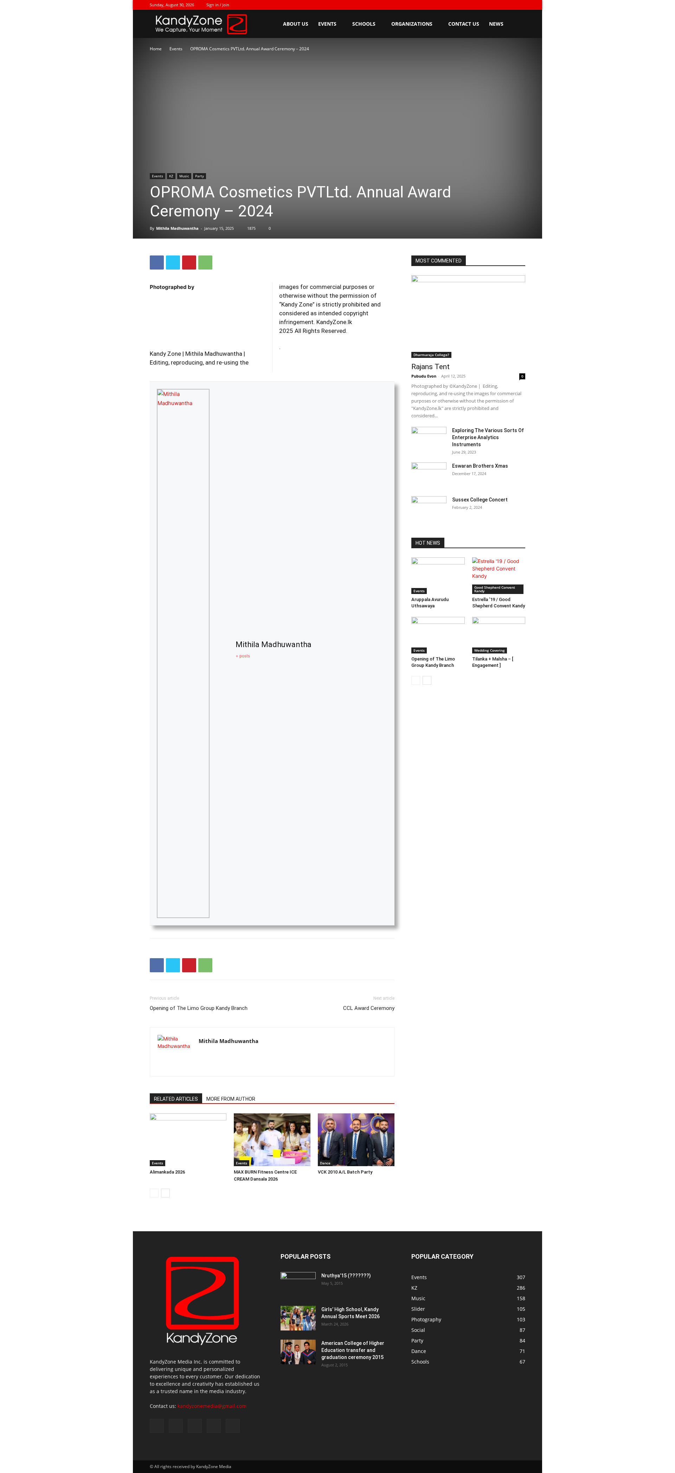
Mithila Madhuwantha (177, 228)
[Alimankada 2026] (188, 1139)
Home (156, 49)
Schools (363, 23)
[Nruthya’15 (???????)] (298, 1284)
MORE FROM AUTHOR (230, 1099)
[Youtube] (520, 5)
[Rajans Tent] (468, 316)
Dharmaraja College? (431, 354)
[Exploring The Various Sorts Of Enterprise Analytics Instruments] (428, 439)
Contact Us (463, 23)
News (496, 23)
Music (184, 175)
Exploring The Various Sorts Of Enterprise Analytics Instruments (488, 437)
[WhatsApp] (205, 262)
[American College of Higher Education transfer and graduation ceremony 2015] (298, 1352)
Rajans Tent (430, 366)
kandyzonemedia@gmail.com (212, 1406)
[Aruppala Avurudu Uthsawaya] (438, 575)
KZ (171, 175)
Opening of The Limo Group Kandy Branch (199, 1008)
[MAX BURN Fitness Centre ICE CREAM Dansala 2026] (272, 1139)
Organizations (411, 23)
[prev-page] (154, 1193)
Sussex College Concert (480, 499)
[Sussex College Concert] (428, 508)
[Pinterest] (189, 262)
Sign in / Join (217, 4)
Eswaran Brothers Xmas (480, 466)
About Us (295, 23)
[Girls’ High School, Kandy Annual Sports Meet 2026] (298, 1318)
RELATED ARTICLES (176, 1099)
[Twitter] (485, 5)
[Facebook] (473, 5)
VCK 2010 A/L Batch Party (345, 1172)
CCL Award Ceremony (368, 1008)
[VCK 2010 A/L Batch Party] (356, 1139)
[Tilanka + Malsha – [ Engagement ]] (499, 635)
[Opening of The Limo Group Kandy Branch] (438, 635)
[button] (516, 24)
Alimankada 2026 (167, 1172)
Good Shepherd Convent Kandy (494, 589)
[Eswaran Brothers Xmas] (428, 474)
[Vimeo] (496, 5)
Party (199, 175)
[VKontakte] (508, 5)
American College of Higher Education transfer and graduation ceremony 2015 (352, 1350)
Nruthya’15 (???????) (346, 1275)
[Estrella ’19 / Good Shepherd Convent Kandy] (499, 575)
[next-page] (165, 1193)
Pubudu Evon (423, 376)
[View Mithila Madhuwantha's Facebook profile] (223, 653)
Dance (325, 1163)
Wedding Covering (489, 650)
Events (327, 23)
